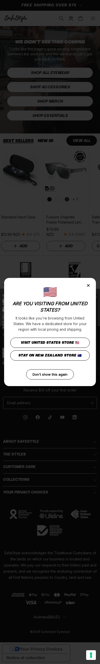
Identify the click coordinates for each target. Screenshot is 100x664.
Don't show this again (50, 374)
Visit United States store (50, 342)
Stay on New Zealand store (50, 355)
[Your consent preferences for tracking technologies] (91, 655)
